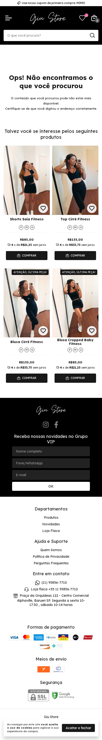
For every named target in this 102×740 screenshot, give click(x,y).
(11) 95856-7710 (54, 583)
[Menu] (9, 18)
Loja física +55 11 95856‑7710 (54, 589)
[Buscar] (92, 35)
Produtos (51, 517)
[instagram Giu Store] (46, 424)
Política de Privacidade (51, 556)
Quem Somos (51, 550)
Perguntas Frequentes (51, 563)
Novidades (51, 524)
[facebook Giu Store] (56, 424)
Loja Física (51, 531)
